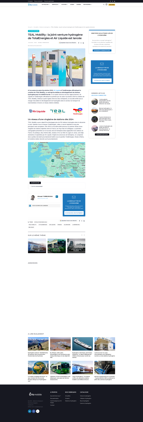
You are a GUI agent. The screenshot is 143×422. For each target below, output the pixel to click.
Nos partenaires (54, 398)
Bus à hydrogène (84, 401)
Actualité (36, 27)
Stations (64, 4)
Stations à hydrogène (70, 401)
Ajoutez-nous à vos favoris (68, 42)
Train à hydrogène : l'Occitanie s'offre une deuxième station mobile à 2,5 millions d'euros (37, 247)
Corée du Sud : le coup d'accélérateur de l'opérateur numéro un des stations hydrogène (104, 354)
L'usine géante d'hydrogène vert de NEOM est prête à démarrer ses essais (104, 101)
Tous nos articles (102, 134)
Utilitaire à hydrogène (85, 398)
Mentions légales (33, 403)
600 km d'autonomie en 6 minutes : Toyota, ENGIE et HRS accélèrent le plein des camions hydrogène (104, 378)
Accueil (30, 27)
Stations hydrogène (44, 27)
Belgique (31, 227)
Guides (72, 4)
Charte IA (30, 405)
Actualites (45, 4)
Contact (52, 405)
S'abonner (112, 4)
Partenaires (87, 4)
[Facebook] (79, 43)
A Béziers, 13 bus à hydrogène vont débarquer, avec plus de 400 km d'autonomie (56, 247)
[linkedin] (114, 1)
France (60, 224)
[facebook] (110, 1)
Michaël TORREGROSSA (43, 42)
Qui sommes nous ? (55, 396)
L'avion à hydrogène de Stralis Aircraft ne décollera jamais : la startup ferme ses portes (105, 129)
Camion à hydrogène (85, 403)
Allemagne (67, 224)
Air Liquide (57, 90)
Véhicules (55, 4)
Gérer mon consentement (35, 406)
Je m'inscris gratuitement (74, 213)
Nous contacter (38, 1)
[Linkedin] (83, 43)
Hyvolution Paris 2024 (40, 222)
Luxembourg (76, 224)
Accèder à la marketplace (102, 50)
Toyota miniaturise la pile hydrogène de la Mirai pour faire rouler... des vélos (105, 119)
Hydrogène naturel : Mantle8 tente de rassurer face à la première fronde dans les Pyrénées (38, 354)
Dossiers (67, 398)
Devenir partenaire (49, 1)
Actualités (67, 396)
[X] (81, 43)
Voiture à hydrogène (85, 396)
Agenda (78, 4)
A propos (30, 1)
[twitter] (112, 1)
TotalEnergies (43, 224)
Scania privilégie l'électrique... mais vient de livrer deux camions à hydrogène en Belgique (76, 247)
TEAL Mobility (32, 224)
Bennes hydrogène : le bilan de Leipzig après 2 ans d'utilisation (105, 110)
